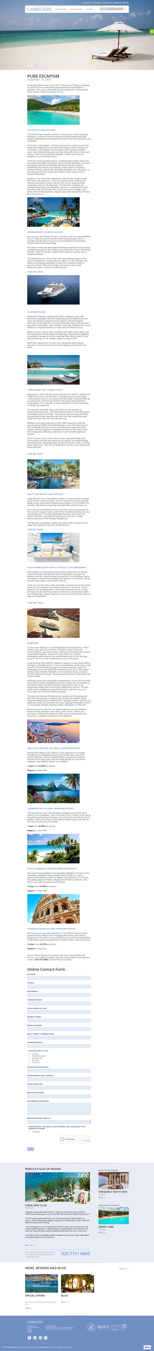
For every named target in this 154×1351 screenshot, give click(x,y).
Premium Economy (38, 1056)
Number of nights (34, 1017)
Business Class (37, 1058)
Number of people (34, 1025)
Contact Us (107, 3)
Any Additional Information (38, 1101)
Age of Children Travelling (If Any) (40, 1034)
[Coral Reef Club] (57, 1201)
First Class (35, 1060)
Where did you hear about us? (39, 1118)
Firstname (31, 974)
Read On (28, 1245)
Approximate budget (35, 1092)
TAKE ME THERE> (35, 271)
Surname (30, 983)
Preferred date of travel (37, 1008)
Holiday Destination (35, 1042)
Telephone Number (34, 1000)
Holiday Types (76, 9)
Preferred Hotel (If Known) (38, 1067)
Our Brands (96, 3)
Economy (35, 1054)
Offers (90, 9)
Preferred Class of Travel (38, 1051)
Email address (32, 991)
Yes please (36, 1132)
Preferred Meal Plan (35, 1084)
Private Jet (36, 1062)
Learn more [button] (67, 1347)
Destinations (61, 9)
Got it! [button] (147, 1347)
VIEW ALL (122, 1269)
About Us (87, 3)
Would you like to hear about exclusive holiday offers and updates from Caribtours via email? (56, 1128)
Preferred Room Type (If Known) (40, 1075)
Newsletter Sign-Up (121, 3)
